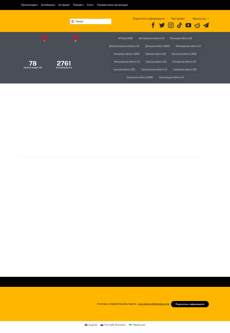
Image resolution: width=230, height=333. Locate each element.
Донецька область (157, 46)
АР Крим (125, 38)
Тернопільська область (154, 69)
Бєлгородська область (151, 38)
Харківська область (185, 69)
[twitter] (162, 25)
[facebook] (153, 25)
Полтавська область (184, 61)
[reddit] (197, 25)
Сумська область (124, 69)
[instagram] (171, 25)
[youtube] (188, 25)
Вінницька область (181, 38)
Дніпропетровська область (124, 46)
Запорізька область (126, 54)
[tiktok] (179, 25)
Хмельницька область (171, 77)
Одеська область (156, 61)
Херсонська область (139, 77)
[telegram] (206, 25)
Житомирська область (188, 46)
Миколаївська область (127, 61)
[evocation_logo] (39, 17)
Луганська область (184, 54)
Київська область (156, 54)
